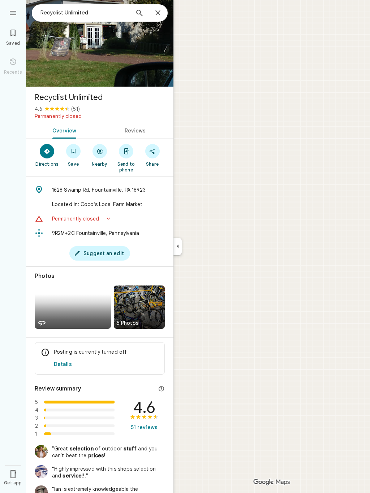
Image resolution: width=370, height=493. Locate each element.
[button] (99, 218)
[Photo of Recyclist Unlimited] (99, 43)
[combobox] (84, 12)
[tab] (62, 130)
